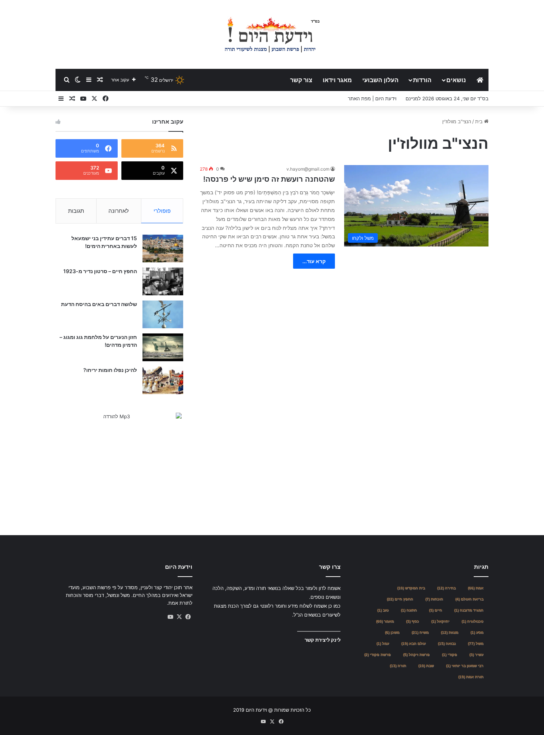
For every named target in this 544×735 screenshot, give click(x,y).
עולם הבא (413, 643)
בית (479, 121)
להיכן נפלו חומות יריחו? (110, 370)
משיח (420, 632)
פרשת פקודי (377, 654)
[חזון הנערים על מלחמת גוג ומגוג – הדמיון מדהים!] (162, 347)
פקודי (449, 654)
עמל (382, 643)
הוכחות (434, 599)
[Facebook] (188, 616)
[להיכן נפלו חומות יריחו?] (162, 380)
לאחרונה (118, 210)
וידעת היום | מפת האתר (372, 98)
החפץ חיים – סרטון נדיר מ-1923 (100, 271)
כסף (412, 621)
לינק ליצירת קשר (322, 640)
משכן (392, 632)
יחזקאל (440, 621)
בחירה (446, 588)
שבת (426, 666)
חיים (435, 610)
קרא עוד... (314, 261)
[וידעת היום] (272, 34)
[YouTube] (170, 616)
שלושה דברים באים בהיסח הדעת (99, 304)
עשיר (476, 654)
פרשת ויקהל (416, 654)
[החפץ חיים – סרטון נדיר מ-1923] (162, 281)
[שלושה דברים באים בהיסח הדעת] (162, 314)
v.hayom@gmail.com (307, 169)
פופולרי (162, 210)
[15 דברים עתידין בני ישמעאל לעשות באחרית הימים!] (162, 248)
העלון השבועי (380, 80)
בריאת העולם (469, 599)
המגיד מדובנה (468, 610)
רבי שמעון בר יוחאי (464, 666)
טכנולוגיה (472, 621)
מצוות (449, 632)
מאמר (385, 621)
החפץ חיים (400, 599)
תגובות (76, 210)
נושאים (456, 80)
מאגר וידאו (337, 80)
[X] (179, 616)
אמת (475, 588)
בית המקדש (411, 588)
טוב (383, 610)
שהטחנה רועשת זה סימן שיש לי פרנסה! (269, 179)
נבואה (447, 643)
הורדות (422, 80)
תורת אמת (470, 677)
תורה (398, 666)
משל (475, 643)
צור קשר (301, 80)
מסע (476, 632)
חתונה (409, 610)
